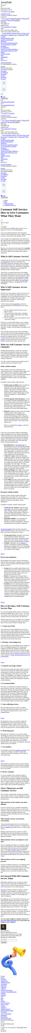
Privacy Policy (5, 1004)
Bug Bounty (4, 1017)
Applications (4, 57)
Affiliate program (5, 54)
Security (3, 1001)
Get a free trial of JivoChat (8, 920)
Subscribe (3, 942)
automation (6, 261)
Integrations (4, 1015)
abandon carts (9, 827)
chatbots (23, 543)
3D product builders (6, 529)
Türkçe (3, 102)
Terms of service (5, 1003)
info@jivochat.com (6, 1018)
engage (3, 339)
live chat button (24, 280)
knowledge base (20, 445)
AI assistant (11, 11)
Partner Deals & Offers (7, 1010)
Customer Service (5, 14)
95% (16, 580)
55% (7, 355)
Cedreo (20, 425)
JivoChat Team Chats (23, 33)
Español (7, 102)
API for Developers (6, 1013)
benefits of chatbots (21, 750)
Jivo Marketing (6, 27)
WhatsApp (25, 18)
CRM (26, 35)
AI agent (4, 11)
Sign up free (4, 98)
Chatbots (18, 18)
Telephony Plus (12, 35)
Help (2, 55)
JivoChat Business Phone (9, 33)
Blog (2, 58)
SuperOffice (16, 304)
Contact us (3, 1007)
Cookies (3, 1006)
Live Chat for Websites (8, 18)
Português (11, 102)
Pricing (3, 52)
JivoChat (3, 889)
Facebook (3, 979)
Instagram (3, 995)
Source (2, 554)
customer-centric (15, 849)
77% (2, 239)
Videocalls (21, 35)
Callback (14, 27)
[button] (15, 5)
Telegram (9, 20)
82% (5, 710)
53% (16, 825)
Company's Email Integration (9, 992)
